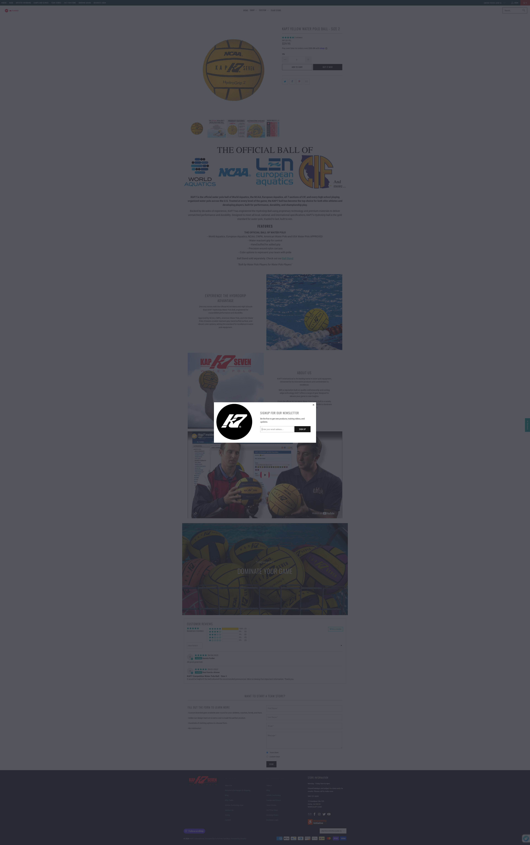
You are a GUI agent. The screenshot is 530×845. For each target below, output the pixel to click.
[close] (313, 404)
